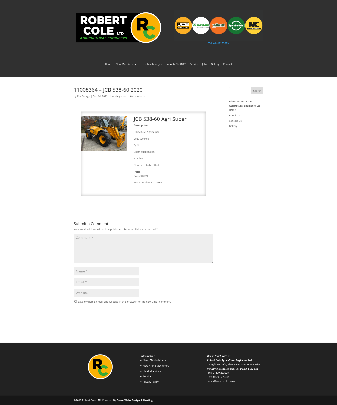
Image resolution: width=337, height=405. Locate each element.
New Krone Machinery (156, 365)
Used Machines (152, 371)
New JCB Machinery (154, 360)
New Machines (124, 64)
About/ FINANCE (176, 64)
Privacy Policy (150, 381)
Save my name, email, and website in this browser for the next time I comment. (124, 301)
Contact (227, 64)
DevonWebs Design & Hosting (135, 400)
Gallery (215, 64)
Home (108, 64)
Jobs (204, 64)
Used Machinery (150, 64)
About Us (234, 115)
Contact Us (235, 120)
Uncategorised (118, 96)
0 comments (137, 96)
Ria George (83, 96)
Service (194, 64)
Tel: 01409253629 (218, 43)
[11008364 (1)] (104, 150)
